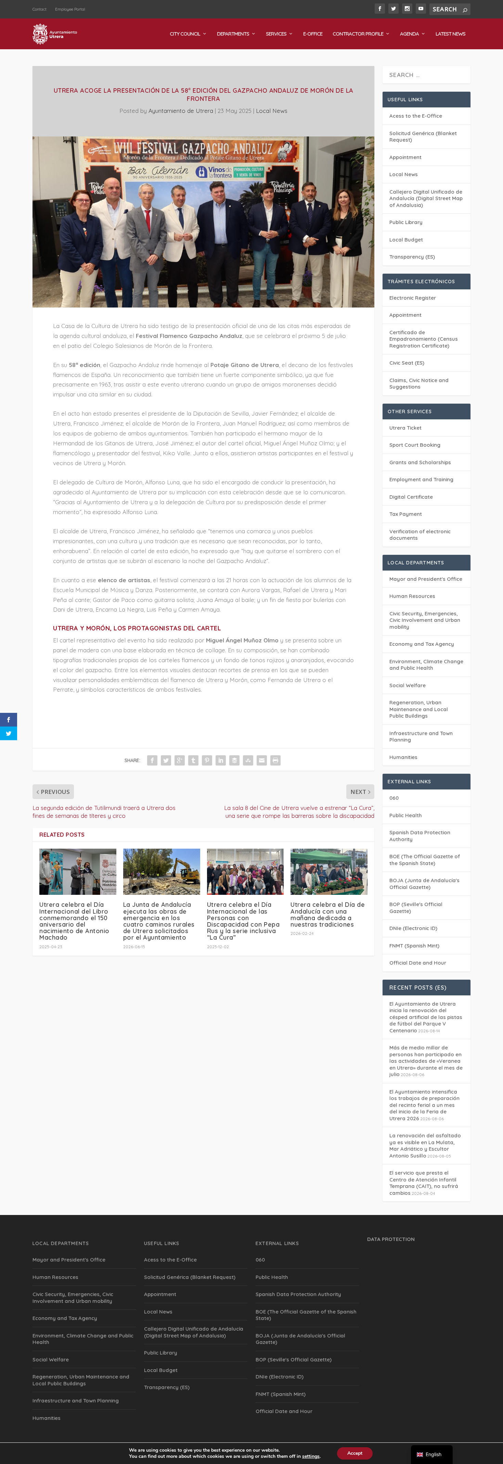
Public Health (405, 815)
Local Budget (406, 239)
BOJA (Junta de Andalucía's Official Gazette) (424, 883)
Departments (233, 34)
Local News (271, 110)
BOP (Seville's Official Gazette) (294, 1359)
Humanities (403, 757)
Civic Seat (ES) (406, 363)
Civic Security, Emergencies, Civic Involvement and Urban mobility (424, 620)
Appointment (405, 157)
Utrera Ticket (405, 427)
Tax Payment (405, 514)
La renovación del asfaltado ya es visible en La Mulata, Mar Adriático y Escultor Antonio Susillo (425, 1145)
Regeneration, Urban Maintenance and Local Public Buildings (418, 709)
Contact (40, 9)
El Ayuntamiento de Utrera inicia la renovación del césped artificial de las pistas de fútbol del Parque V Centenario (425, 1017)
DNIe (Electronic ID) (413, 928)
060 (394, 798)
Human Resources (412, 596)
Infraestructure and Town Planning (76, 1400)
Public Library (406, 222)
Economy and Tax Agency (421, 644)
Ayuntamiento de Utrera (181, 110)
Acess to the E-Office (415, 116)
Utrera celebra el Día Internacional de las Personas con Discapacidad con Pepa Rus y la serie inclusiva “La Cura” (243, 921)
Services (276, 34)
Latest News (450, 34)
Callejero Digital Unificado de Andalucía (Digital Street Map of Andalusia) (426, 198)
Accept (354, 1453)
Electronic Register (412, 298)
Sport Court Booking (414, 445)
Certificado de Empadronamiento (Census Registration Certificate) (423, 339)
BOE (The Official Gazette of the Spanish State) (424, 859)
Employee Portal (70, 9)
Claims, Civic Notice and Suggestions (419, 383)
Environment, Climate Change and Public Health (426, 664)
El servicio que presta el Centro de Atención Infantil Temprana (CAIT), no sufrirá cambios (423, 1182)
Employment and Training (421, 479)
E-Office (312, 34)
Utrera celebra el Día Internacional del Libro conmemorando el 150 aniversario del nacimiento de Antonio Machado (74, 921)
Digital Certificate (411, 497)
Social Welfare (407, 685)
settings (311, 1456)
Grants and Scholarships (420, 462)
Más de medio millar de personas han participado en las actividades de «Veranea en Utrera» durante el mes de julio (426, 1060)
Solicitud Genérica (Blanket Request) (189, 1277)
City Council (185, 34)
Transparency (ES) (412, 256)
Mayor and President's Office (425, 579)
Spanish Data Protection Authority (298, 1294)
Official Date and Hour (417, 962)
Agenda (409, 34)
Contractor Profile (358, 34)
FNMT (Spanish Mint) (414, 945)
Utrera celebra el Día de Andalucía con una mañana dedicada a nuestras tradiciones (328, 914)
